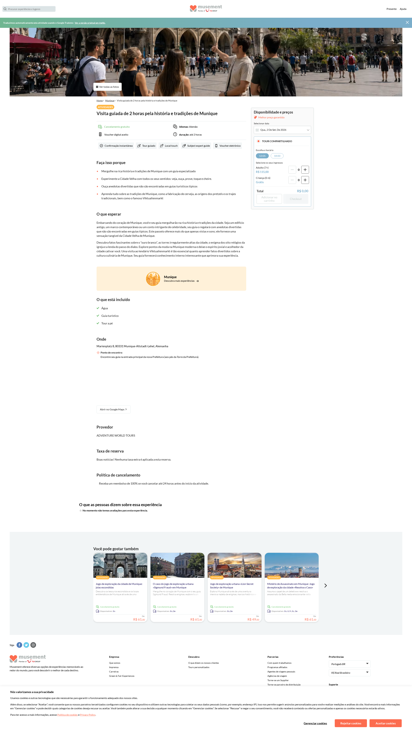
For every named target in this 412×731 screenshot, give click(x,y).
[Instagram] (33, 645)
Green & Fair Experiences (121, 675)
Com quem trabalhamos (279, 662)
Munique (109, 100)
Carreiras (114, 671)
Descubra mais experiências (179, 280)
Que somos (114, 662)
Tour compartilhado (277, 141)
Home (100, 100)
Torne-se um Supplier (278, 680)
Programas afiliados (277, 667)
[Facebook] (19, 645)
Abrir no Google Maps (112, 409)
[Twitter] (26, 645)
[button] (282, 141)
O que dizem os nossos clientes (203, 662)
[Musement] (206, 9)
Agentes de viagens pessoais (281, 671)
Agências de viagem (277, 675)
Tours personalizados (198, 667)
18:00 (277, 155)
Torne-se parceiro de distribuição (284, 684)
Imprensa (113, 667)
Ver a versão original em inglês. (90, 22)
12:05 (262, 155)
